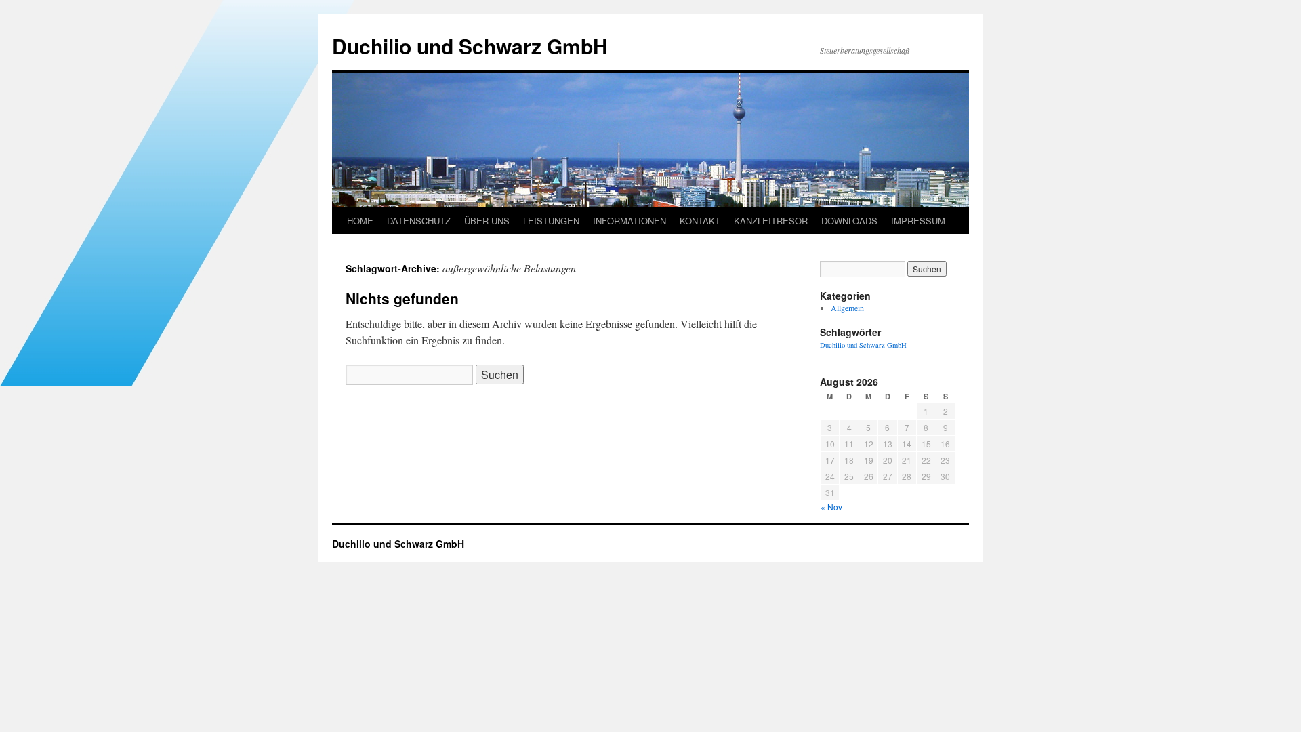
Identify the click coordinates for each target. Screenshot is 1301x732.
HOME (360, 220)
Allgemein (847, 307)
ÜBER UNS (487, 220)
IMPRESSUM (918, 220)
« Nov (831, 506)
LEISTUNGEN (551, 220)
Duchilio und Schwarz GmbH (470, 45)
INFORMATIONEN (629, 220)
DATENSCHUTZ (419, 220)
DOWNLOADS (849, 220)
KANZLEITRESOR (771, 220)
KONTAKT (700, 220)
